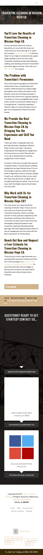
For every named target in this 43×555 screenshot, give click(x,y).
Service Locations (18, 298)
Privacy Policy (27, 508)
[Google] (15, 453)
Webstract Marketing (21, 500)
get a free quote (31, 542)
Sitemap (29, 511)
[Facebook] (15, 441)
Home (6, 298)
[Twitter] (28, 441)
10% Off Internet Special (13, 540)
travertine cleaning (22, 53)
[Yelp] (28, 453)
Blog (18, 508)
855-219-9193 (9, 69)
